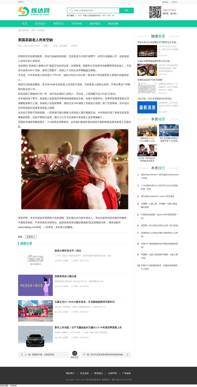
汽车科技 (77, 23)
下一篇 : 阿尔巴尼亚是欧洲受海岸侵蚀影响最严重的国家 (107, 354)
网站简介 (70, 373)
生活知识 (40, 23)
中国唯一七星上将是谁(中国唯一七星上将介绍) (159, 256)
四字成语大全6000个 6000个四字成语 (157, 196)
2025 (109, 15)
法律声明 (112, 373)
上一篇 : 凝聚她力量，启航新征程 (39, 354)
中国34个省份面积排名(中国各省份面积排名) (159, 245)
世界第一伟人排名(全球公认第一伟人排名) (160, 225)
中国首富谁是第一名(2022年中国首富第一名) (159, 216)
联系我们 (98, 373)
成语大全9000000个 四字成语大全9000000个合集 (160, 176)
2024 (104, 15)
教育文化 (58, 23)
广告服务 (126, 373)
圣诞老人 (31, 237)
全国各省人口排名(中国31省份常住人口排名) (159, 234)
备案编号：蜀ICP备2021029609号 (117, 380)
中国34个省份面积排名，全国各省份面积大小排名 (159, 267)
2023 (80, 15)
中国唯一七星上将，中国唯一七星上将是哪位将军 (159, 205)
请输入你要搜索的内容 (92, 15)
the (113, 15)
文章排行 (174, 2)
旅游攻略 (113, 23)
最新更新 (165, 2)
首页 (24, 23)
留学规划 (95, 23)
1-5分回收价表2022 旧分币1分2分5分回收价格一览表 (159, 187)
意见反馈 (84, 373)
